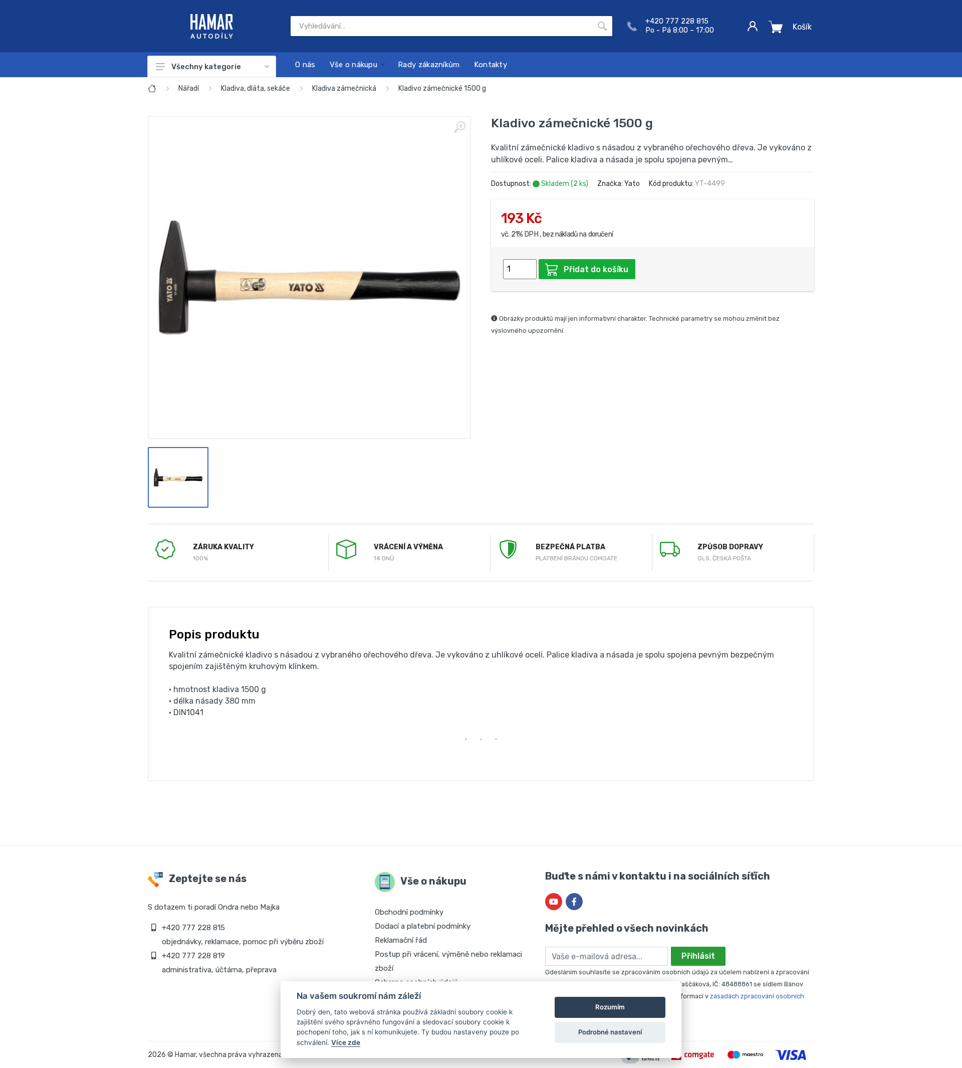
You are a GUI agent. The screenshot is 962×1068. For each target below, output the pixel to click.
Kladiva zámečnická (344, 88)
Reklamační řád (401, 940)
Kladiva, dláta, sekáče (255, 88)
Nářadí (188, 88)
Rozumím (610, 1007)
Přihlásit (698, 956)
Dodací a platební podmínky (422, 926)
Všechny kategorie (206, 66)
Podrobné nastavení (610, 1032)
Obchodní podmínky (409, 912)
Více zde (345, 1042)
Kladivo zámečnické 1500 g (442, 88)
